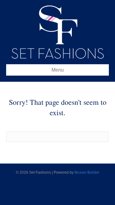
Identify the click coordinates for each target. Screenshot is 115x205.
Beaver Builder (87, 172)
